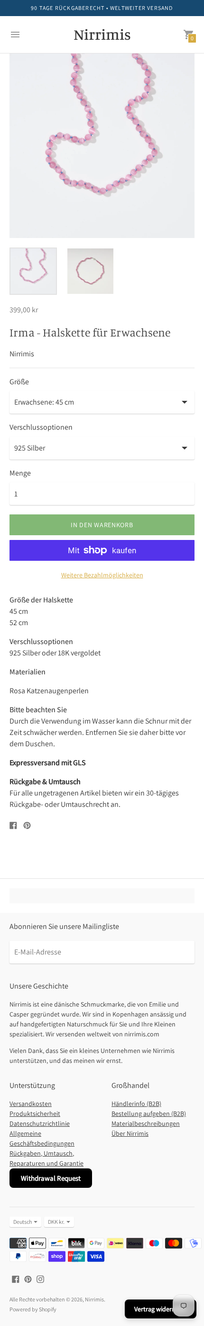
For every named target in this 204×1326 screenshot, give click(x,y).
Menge (20, 473)
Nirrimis (94, 1299)
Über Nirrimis (129, 1133)
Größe (19, 382)
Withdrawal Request (51, 1178)
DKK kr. (56, 1221)
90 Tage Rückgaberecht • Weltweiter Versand (102, 7)
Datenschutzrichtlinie (39, 1123)
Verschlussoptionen (41, 427)
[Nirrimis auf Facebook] (15, 1278)
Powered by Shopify (32, 1309)
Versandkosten (30, 1103)
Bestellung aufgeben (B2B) (148, 1113)
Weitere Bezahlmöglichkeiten (102, 575)
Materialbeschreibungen (145, 1123)
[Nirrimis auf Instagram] (40, 1278)
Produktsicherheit (34, 1113)
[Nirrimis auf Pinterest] (28, 1278)
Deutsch (22, 1221)
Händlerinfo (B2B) (136, 1103)
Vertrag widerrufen (160, 1309)
